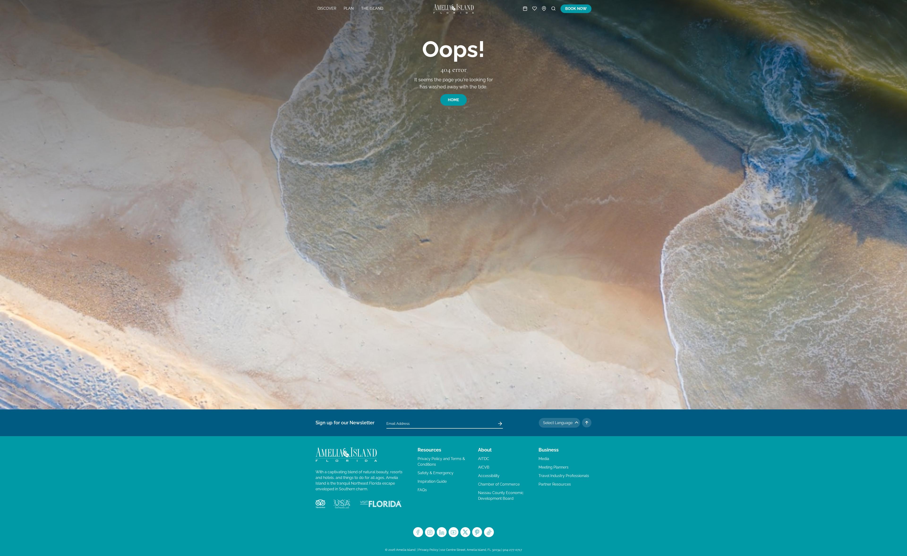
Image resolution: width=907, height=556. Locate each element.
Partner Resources (555, 484)
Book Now (576, 8)
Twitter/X (465, 532)
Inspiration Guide (432, 481)
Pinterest (477, 532)
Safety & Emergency (436, 473)
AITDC (483, 458)
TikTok (489, 532)
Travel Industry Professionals (564, 475)
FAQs (422, 490)
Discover (326, 8)
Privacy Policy (428, 550)
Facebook (418, 532)
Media (544, 458)
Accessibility (489, 475)
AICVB (483, 467)
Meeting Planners (554, 467)
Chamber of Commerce (499, 484)
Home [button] (453, 100)
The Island (372, 8)
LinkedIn (442, 532)
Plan (349, 8)
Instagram (430, 532)
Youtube (453, 532)
